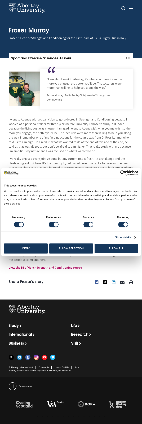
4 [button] (53, 416)
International (20, 334)
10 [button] (84, 416)
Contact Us (44, 367)
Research (79, 334)
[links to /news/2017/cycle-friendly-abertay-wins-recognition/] (24, 404)
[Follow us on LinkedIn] (19, 357)
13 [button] (99, 416)
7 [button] (68, 416)
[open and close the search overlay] (123, 9)
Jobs (77, 367)
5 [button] (58, 416)
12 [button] (94, 416)
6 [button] (63, 416)
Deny (26, 248)
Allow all (116, 248)
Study (14, 325)
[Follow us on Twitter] (11, 357)
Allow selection (71, 248)
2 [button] (42, 416)
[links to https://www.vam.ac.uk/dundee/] (55, 404)
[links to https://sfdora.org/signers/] (86, 404)
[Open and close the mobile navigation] (131, 8)
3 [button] (47, 416)
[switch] (54, 224)
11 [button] (89, 416)
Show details (123, 237)
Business (16, 343)
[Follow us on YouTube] (44, 357)
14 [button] (104, 416)
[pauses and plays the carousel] (12, 386)
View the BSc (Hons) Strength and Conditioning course (45, 267)
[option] (24, 405)
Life (74, 325)
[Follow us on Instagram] (36, 357)
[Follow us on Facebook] (27, 357)
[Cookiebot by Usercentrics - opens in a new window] (123, 173)
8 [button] (73, 416)
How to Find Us (62, 367)
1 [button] (37, 416)
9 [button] (79, 416)
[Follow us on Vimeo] (52, 357)
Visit (74, 343)
